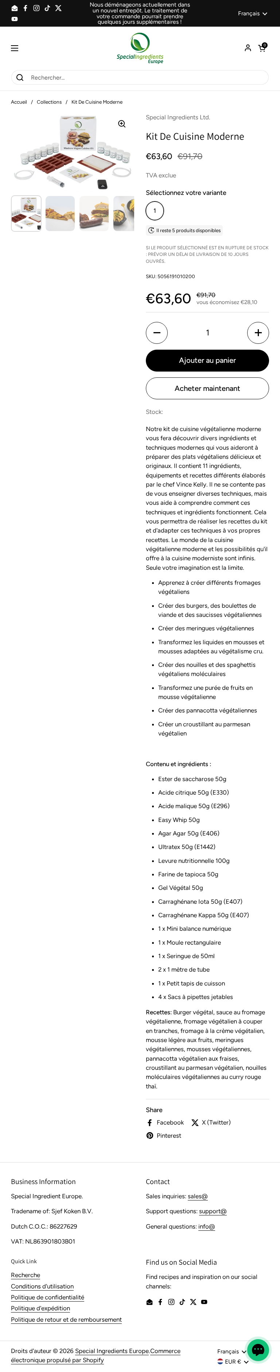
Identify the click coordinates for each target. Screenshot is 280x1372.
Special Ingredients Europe (112, 1350)
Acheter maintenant (207, 388)
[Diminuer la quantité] (157, 333)
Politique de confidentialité (47, 1297)
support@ (213, 1211)
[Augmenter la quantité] (258, 333)
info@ (206, 1226)
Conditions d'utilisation (42, 1286)
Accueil (19, 102)
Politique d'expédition (40, 1308)
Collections (49, 102)
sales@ (198, 1196)
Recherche (25, 1275)
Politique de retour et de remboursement (66, 1319)
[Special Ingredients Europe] (140, 48)
